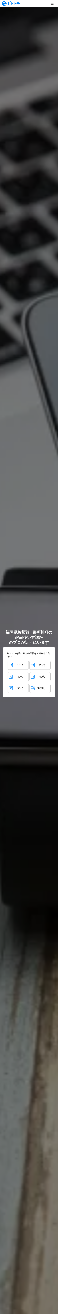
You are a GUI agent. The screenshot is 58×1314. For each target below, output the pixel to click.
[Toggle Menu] (52, 4)
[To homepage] (11, 3)
